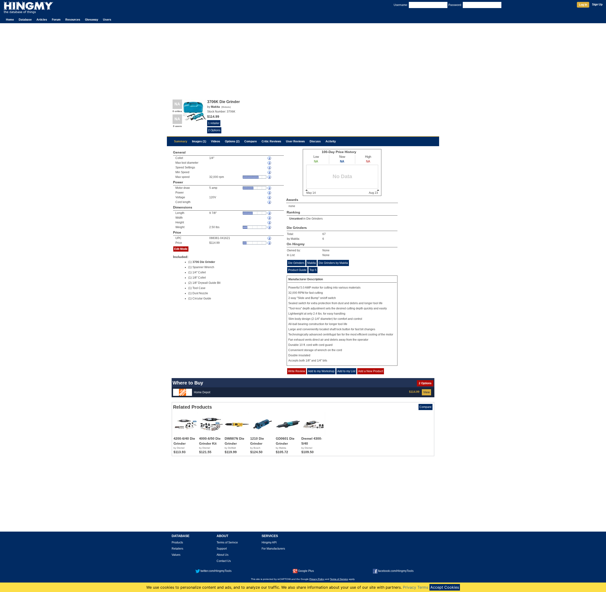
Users (107, 19)
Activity (330, 141)
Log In (583, 4)
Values (176, 554)
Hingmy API (269, 542)
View (426, 392)
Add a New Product (370, 371)
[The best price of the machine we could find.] (269, 243)
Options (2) (232, 141)
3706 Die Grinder (203, 262)
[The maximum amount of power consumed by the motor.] (269, 188)
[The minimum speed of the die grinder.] (269, 172)
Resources (72, 19)
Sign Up (597, 4)
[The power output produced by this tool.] (269, 192)
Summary (180, 141)
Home (10, 19)
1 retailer (213, 123)
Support (222, 548)
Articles (41, 19)
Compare (250, 141)
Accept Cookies (444, 587)
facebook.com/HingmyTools (396, 571)
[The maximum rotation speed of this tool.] (269, 177)
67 (324, 234)
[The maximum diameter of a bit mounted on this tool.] (269, 163)
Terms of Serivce (227, 542)
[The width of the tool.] (269, 218)
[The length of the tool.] (269, 213)
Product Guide (297, 270)
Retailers (177, 548)
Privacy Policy (316, 579)
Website (226, 107)
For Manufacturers (273, 548)
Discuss (315, 141)
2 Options (214, 130)
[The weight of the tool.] (269, 227)
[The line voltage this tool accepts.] (269, 197)
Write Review (296, 371)
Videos (215, 141)
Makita (311, 263)
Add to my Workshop (321, 371)
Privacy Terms (415, 587)
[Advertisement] (303, 59)
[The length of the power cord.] (269, 202)
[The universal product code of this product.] (269, 238)
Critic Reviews (271, 141)
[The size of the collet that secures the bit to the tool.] (269, 158)
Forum (56, 19)
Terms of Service (339, 579)
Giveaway (91, 19)
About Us (222, 554)
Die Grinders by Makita (333, 263)
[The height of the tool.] (269, 222)
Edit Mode (180, 249)
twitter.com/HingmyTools (216, 571)
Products (177, 542)
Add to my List (346, 371)
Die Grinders (314, 218)
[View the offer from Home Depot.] (182, 392)
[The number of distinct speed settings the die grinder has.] (269, 167)
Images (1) (199, 141)
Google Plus (306, 571)
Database (25, 19)
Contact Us (224, 561)
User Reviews (295, 141)
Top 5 (312, 270)
